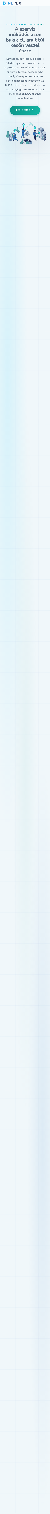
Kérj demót (23, 110)
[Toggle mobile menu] (45, 3)
